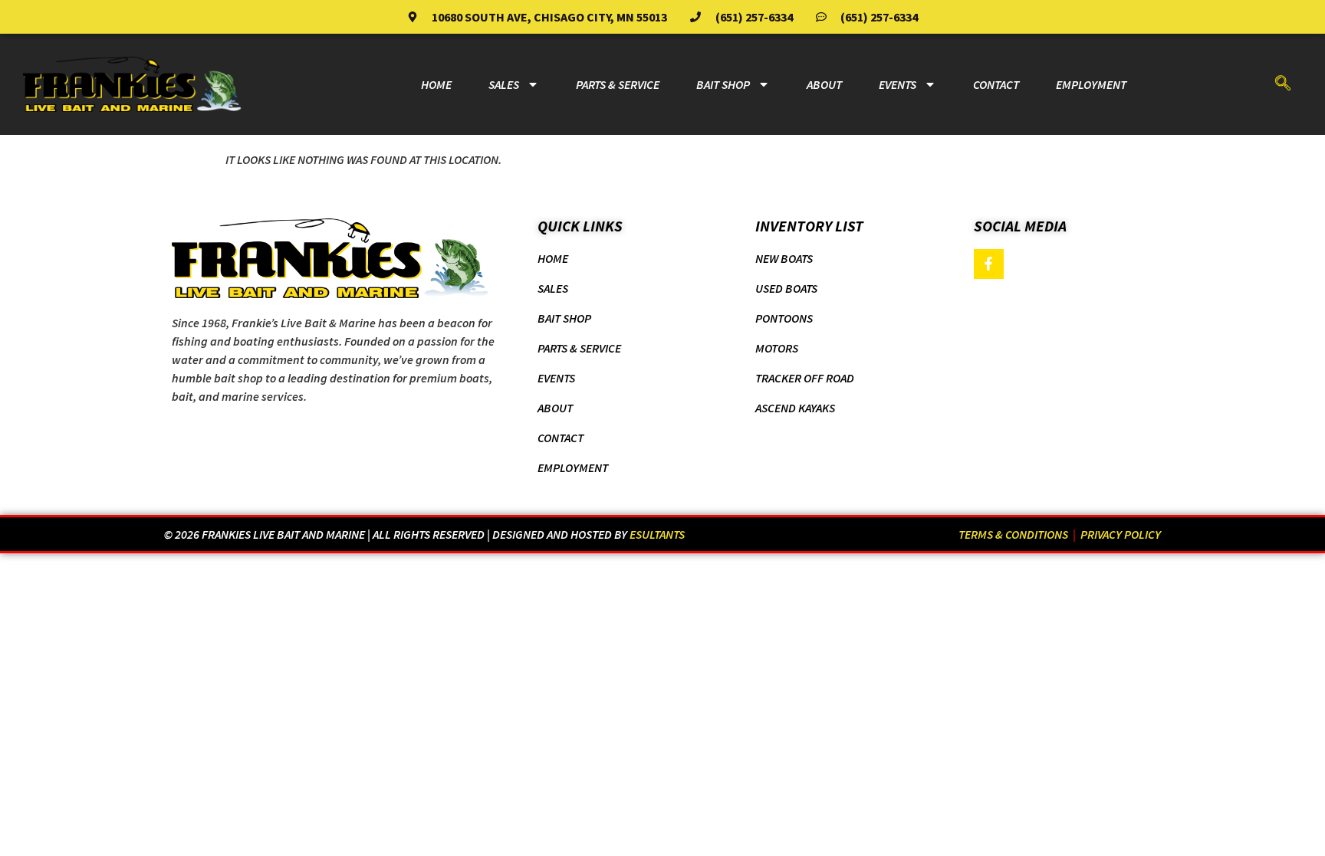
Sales (503, 84)
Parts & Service (617, 84)
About (824, 84)
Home (436, 84)
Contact (996, 84)
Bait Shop (723, 84)
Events (897, 84)
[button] (1282, 84)
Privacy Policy (1120, 534)
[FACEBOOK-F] (989, 264)
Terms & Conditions (1013, 534)
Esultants (657, 534)
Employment (1091, 84)
